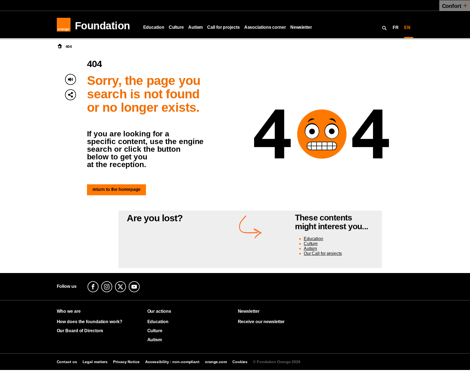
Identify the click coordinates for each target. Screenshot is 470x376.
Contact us (67, 362)
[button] (70, 94)
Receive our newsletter (261, 321)
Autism (195, 27)
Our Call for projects (323, 253)
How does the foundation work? (89, 321)
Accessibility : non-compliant (172, 362)
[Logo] (64, 24)
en (407, 27)
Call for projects (223, 27)
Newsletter (301, 27)
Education (153, 27)
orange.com (216, 362)
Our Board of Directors (80, 330)
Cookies (239, 362)
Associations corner (265, 27)
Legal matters (95, 362)
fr (396, 27)
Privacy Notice (126, 362)
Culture (176, 27)
